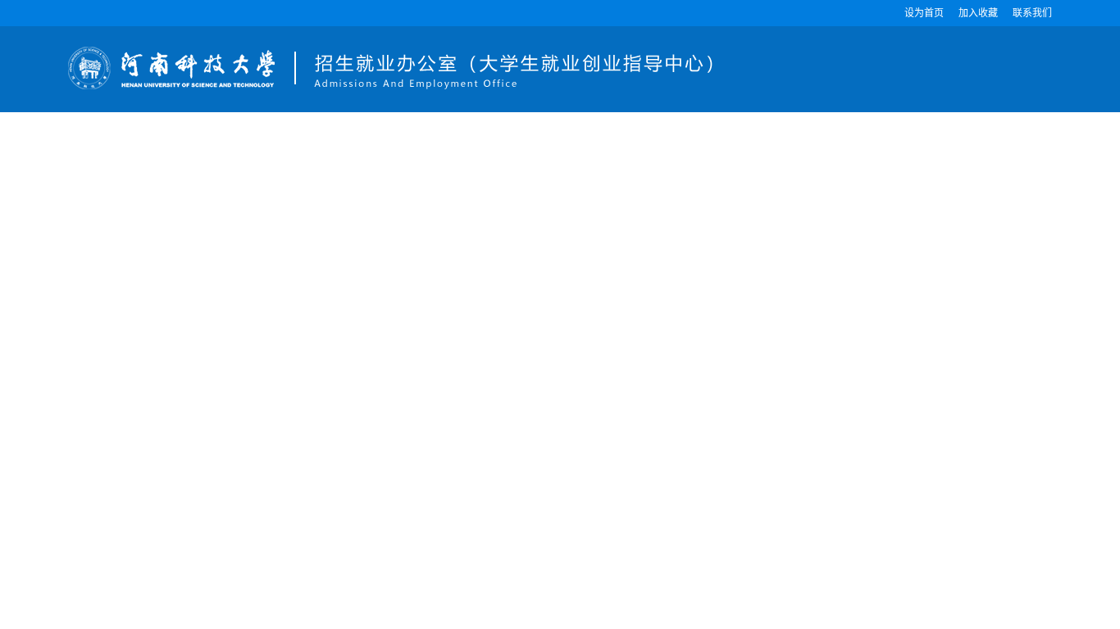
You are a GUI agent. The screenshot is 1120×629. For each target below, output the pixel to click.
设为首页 (924, 13)
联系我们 (1032, 13)
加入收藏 (978, 13)
